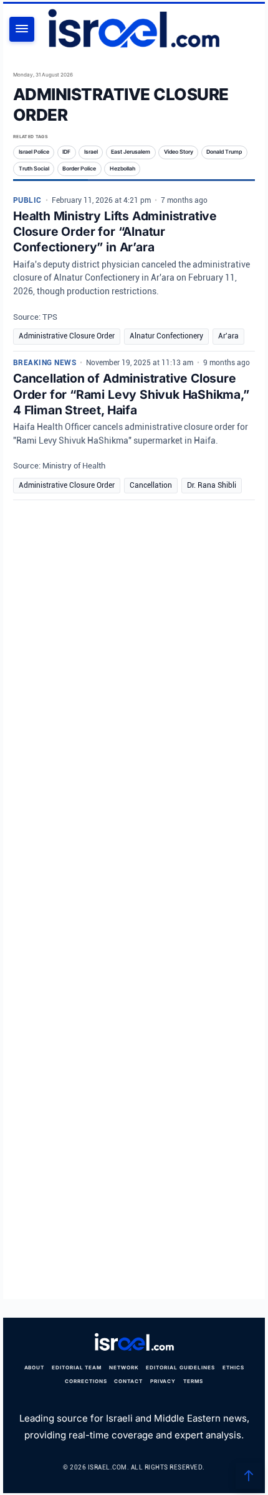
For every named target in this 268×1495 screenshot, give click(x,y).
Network (124, 1367)
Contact (128, 1381)
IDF (66, 152)
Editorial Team (77, 1367)
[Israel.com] (134, 1342)
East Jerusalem (130, 152)
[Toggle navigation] (21, 29)
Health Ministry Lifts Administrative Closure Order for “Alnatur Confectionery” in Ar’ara (115, 231)
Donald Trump (224, 152)
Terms (193, 1381)
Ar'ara (228, 336)
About (34, 1367)
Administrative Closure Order (67, 336)
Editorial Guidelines (180, 1367)
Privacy (163, 1381)
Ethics (233, 1367)
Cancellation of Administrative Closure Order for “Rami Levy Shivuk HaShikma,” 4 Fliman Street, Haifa (131, 394)
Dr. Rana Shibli (211, 485)
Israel (91, 152)
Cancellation (151, 485)
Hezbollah (122, 168)
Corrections (86, 1381)
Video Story (178, 152)
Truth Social (34, 168)
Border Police (79, 168)
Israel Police (34, 152)
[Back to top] (249, 1476)
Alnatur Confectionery (166, 336)
